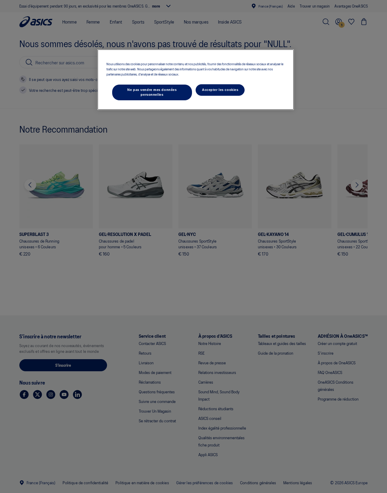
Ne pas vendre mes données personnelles (152, 92)
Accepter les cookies (220, 90)
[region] (195, 79)
